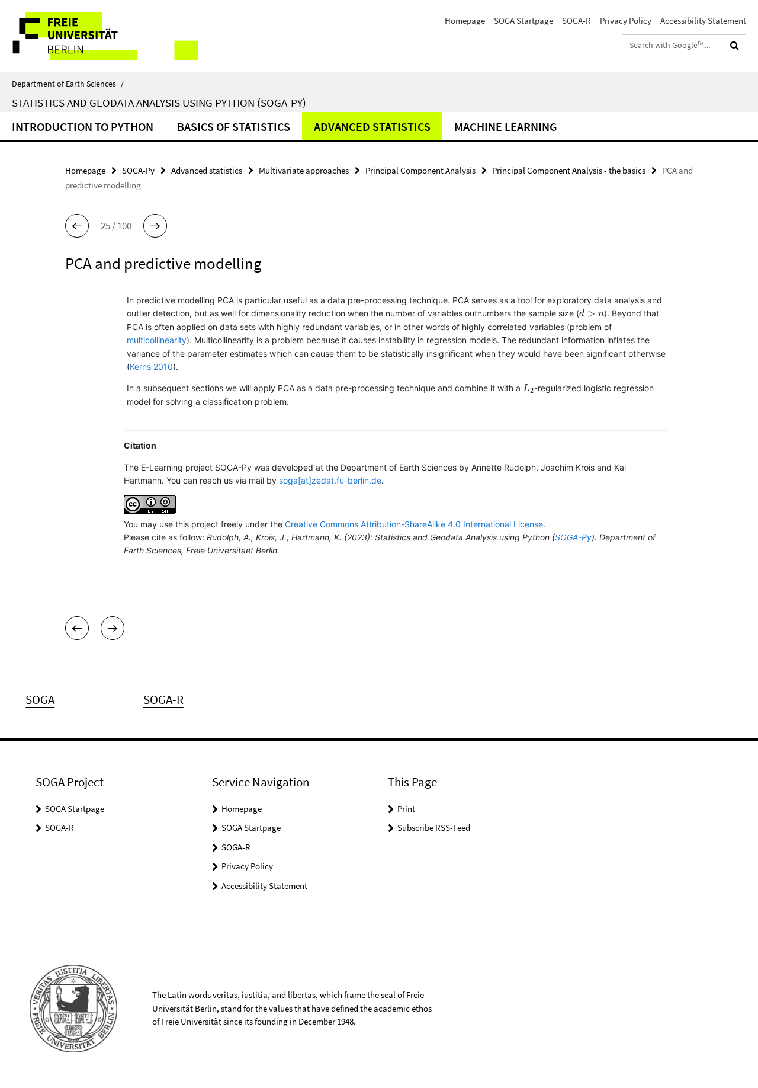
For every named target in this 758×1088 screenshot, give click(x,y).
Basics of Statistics (233, 126)
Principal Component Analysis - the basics (568, 170)
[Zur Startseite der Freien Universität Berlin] (99, 36)
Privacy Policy (625, 20)
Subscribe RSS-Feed (433, 827)
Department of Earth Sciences (68, 83)
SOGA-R (576, 20)
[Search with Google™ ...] (735, 45)
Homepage (465, 20)
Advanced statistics (372, 126)
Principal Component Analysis (420, 170)
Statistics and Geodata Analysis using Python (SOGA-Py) (159, 102)
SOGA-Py (138, 170)
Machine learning (505, 126)
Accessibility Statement (703, 20)
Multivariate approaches (304, 170)
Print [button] (406, 808)
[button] (77, 226)
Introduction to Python (82, 126)
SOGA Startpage (523, 20)
